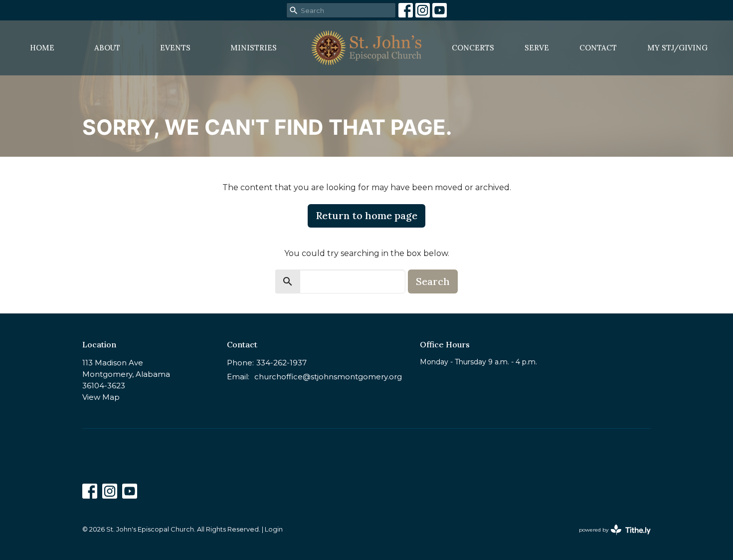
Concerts (473, 47)
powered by (610, 538)
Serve (537, 47)
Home (42, 47)
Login (274, 529)
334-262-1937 (281, 362)
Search (433, 281)
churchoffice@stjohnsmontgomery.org (328, 376)
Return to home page (366, 215)
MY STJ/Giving (677, 47)
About (107, 47)
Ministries (253, 47)
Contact (598, 47)
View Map (101, 397)
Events (175, 47)
